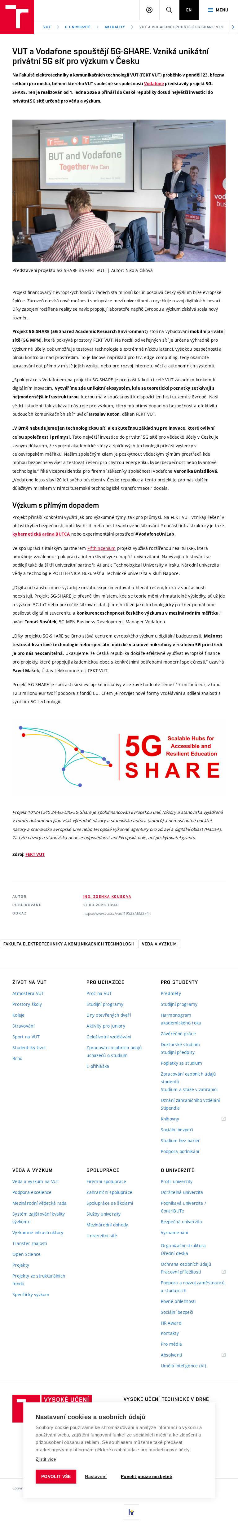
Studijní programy (104, 1004)
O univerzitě (78, 27)
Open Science (26, 1254)
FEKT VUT (35, 854)
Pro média (171, 1344)
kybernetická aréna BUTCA (41, 534)
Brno (17, 1058)
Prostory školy (27, 1004)
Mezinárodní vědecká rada (39, 1203)
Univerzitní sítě (101, 1236)
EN (189, 9)
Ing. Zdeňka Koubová (107, 896)
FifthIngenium (101, 548)
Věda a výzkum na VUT (36, 1181)
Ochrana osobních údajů (186, 1264)
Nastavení (96, 1476)
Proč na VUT (99, 993)
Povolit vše (56, 1476)
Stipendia (170, 1108)
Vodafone (154, 83)
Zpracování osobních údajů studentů (188, 1078)
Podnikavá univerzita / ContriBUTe (183, 1207)
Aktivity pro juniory (105, 1026)
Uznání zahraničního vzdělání (190, 1100)
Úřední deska (174, 1253)
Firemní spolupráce (106, 1181)
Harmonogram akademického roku (181, 1019)
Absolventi (179, 1355)
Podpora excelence (32, 1192)
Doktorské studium (180, 1044)
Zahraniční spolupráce (109, 1192)
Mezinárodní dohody (107, 1225)
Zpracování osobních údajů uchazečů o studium (114, 1051)
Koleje (18, 1015)
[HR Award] (131, 1512)
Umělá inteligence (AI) (183, 1366)
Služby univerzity (103, 1214)
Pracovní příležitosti (189, 1272)
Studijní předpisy (178, 1052)
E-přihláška (97, 1066)
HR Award (171, 1323)
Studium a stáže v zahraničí (189, 1089)
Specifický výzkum (31, 1294)
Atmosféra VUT (28, 993)
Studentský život (29, 1047)
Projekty (20, 1265)
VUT (47, 27)
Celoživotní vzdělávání (108, 1037)
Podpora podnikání (180, 1151)
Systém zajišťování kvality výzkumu (38, 1218)
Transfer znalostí (29, 1243)
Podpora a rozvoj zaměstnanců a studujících (193, 1286)
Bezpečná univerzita (181, 1222)
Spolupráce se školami (109, 1203)
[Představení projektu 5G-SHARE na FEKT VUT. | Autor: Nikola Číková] (119, 191)
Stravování (23, 1026)
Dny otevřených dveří (108, 1015)
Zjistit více (46, 1459)
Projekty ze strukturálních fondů (38, 1280)
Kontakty (170, 1333)
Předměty (171, 993)
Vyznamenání (174, 1232)
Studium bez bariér (180, 1140)
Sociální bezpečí (177, 1130)
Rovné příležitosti (178, 1301)
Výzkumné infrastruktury (37, 1232)
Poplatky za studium (181, 1063)
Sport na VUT (26, 1037)
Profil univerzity (177, 1181)
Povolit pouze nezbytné (146, 1476)
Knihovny (178, 1119)
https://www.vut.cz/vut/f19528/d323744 (117, 913)
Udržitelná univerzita (182, 1192)
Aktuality (115, 27)
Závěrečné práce (178, 1034)
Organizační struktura (183, 1245)
